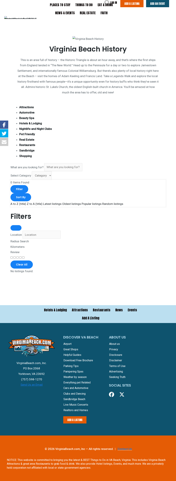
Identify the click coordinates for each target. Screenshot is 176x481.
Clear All (21, 264)
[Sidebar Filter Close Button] (15, 228)
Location (16, 234)
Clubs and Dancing (74, 393)
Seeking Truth (117, 377)
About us (114, 344)
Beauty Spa (26, 118)
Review (15, 252)
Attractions (26, 107)
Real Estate (26, 139)
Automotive (27, 112)
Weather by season (75, 377)
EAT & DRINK (105, 4)
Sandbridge (27, 150)
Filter (19, 189)
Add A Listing (90, 318)
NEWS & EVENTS (65, 12)
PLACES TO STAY (60, 4)
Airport (67, 344)
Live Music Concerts (75, 404)
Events (132, 310)
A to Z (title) (18, 204)
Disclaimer (115, 360)
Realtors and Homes (75, 410)
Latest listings (52, 204)
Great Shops (70, 349)
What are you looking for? (26, 167)
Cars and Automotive (75, 388)
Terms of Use (117, 366)
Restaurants (27, 145)
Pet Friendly (27, 134)
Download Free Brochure (78, 360)
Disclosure (115, 354)
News (119, 310)
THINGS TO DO (84, 4)
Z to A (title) (34, 204)
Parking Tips (71, 366)
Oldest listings (71, 204)
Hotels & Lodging (30, 123)
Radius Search (19, 241)
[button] (111, 394)
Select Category (20, 175)
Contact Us (125, 449)
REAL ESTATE (88, 12)
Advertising (116, 371)
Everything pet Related (77, 382)
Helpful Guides (72, 354)
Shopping (25, 156)
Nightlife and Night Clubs (35, 129)
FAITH (104, 12)
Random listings (112, 204)
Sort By (21, 197)
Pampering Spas (73, 371)
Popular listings (92, 204)
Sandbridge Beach (74, 399)
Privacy (113, 349)
